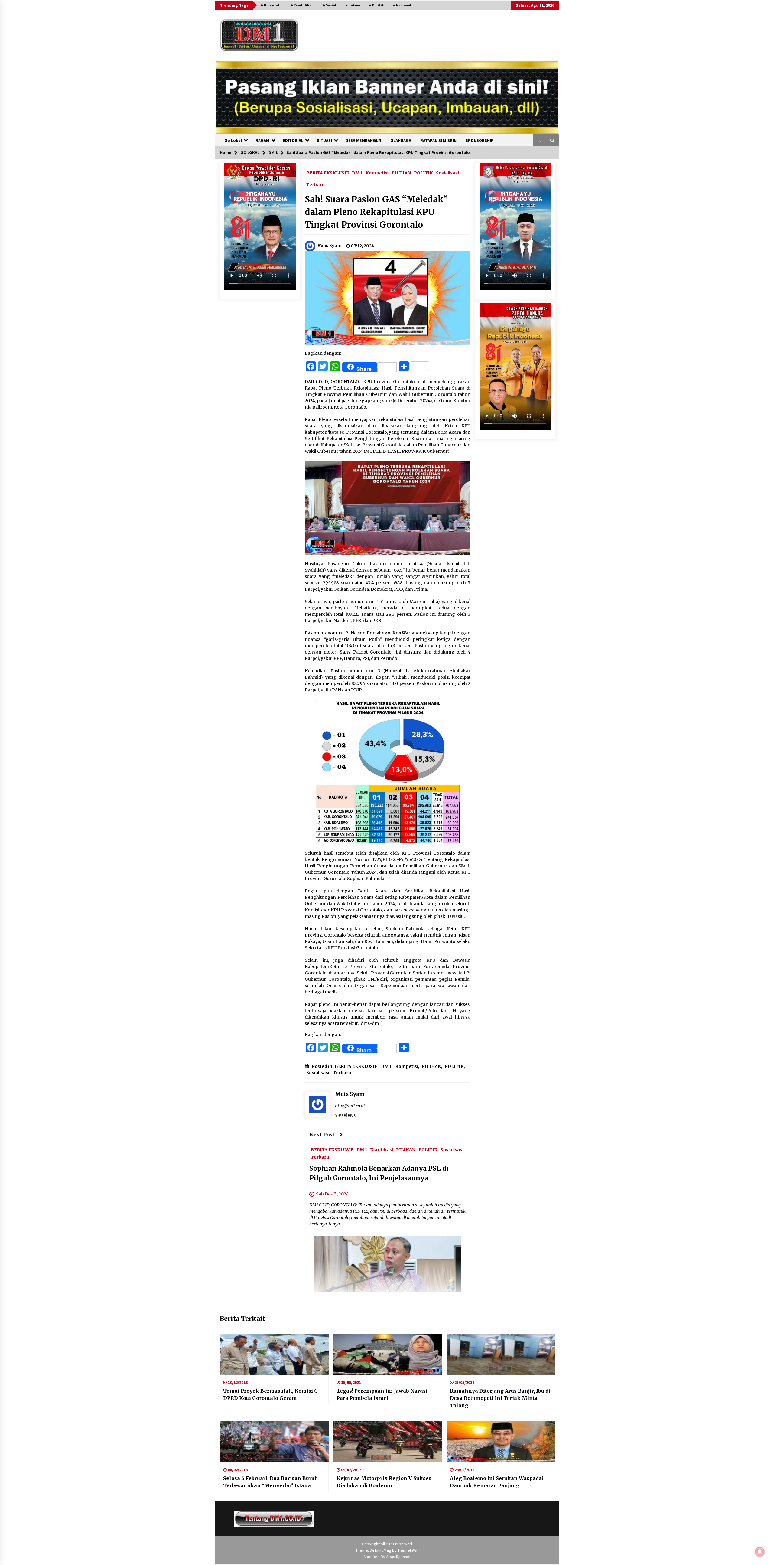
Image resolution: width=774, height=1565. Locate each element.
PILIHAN (401, 172)
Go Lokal (233, 140)
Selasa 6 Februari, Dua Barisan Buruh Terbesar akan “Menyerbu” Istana (270, 1481)
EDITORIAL (293, 140)
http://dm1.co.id (350, 1106)
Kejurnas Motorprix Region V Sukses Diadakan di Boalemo (384, 1481)
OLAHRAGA (400, 140)
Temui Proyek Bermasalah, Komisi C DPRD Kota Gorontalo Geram (270, 1394)
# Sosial (329, 5)
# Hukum (352, 5)
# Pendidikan (302, 5)
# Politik (376, 5)
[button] (539, 140)
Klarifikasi (381, 1149)
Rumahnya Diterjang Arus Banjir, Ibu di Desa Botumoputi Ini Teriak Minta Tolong (500, 1398)
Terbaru (315, 184)
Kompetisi (377, 172)
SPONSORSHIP (480, 140)
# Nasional (402, 5)
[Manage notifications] (760, 1552)
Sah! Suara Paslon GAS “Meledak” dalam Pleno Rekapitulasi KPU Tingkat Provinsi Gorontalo (376, 212)
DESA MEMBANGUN (363, 140)
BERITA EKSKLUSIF (327, 172)
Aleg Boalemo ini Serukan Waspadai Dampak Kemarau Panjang (497, 1481)
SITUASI (324, 140)
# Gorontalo (271, 5)
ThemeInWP (408, 1550)
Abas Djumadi (398, 1556)
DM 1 (357, 172)
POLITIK (423, 172)
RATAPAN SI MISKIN (438, 140)
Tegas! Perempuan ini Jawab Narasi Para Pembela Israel (382, 1394)
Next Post (322, 1135)
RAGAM (262, 140)
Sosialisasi (447, 172)
